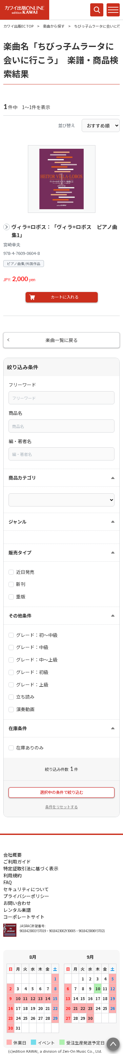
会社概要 (12, 854)
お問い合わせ (17, 903)
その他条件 (20, 615)
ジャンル (18, 521)
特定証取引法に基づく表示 (30, 868)
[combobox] (61, 397)
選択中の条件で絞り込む (61, 792)
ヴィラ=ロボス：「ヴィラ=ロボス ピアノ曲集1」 (64, 231)
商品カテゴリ (22, 477)
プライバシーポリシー (26, 896)
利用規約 (12, 875)
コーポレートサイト (24, 916)
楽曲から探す (54, 26)
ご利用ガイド (17, 861)
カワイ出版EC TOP (18, 26)
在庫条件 (18, 728)
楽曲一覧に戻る (62, 340)
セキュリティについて (26, 889)
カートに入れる (64, 297)
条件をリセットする (61, 806)
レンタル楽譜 (17, 910)
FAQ (7, 882)
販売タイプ (20, 552)
